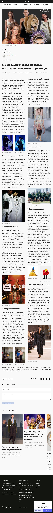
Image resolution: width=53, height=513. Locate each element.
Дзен (37, 487)
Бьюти (9, 4)
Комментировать (8, 403)
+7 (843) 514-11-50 (10, 483)
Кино (19, 4)
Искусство (25, 4)
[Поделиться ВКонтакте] (41, 379)
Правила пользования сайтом (8, 492)
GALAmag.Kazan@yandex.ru (11, 485)
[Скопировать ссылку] (49, 379)
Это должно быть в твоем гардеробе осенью (12, 448)
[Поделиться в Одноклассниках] (44, 379)
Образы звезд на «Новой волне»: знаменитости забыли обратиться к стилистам (34, 435)
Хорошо (47, 510)
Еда (30, 4)
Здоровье (14, 4)
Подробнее (38, 510)
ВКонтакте (38, 485)
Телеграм (38, 483)
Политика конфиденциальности (9, 494)
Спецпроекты (44, 4)
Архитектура (36, 4)
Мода (4, 4)
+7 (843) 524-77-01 (27, 483)
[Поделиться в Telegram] (47, 379)
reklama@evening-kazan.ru (27, 485)
